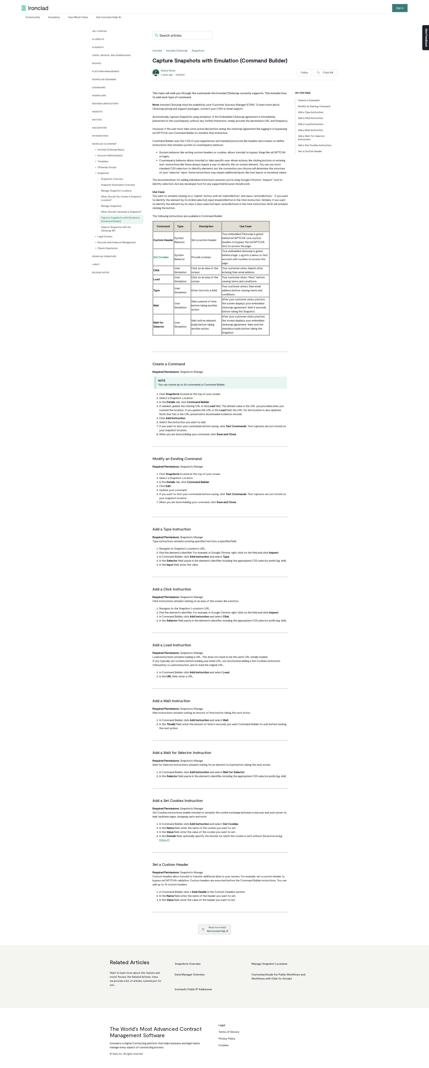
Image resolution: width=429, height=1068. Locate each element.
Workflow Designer (104, 79)
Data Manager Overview (190, 974)
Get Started (99, 31)
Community (32, 17)
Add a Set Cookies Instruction (314, 145)
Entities (97, 120)
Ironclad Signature (104, 256)
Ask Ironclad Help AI (108, 17)
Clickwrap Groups (107, 167)
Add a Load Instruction (310, 124)
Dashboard (99, 87)
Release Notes (100, 272)
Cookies (224, 1045)
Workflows (99, 95)
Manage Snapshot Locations (116, 190)
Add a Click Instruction (310, 118)
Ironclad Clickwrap (104, 144)
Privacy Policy (227, 1038)
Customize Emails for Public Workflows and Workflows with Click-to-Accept (278, 976)
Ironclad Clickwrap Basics (111, 149)
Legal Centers (105, 236)
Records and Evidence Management (117, 242)
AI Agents (98, 47)
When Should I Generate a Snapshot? (121, 211)
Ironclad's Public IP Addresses (193, 989)
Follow (304, 72)
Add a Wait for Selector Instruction (311, 138)
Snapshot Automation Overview (118, 184)
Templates (103, 161)
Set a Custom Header (310, 151)
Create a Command (308, 100)
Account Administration (110, 155)
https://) (164, 840)
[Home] (34, 8)
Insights (97, 112)
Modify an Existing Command (314, 106)
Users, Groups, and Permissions (111, 55)
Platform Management (106, 71)
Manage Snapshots (111, 206)
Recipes (96, 63)
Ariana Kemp (168, 70)
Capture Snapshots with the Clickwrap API (116, 229)
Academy (54, 17)
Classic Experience (108, 248)
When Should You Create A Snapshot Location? (121, 198)
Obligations (99, 128)
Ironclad (157, 50)
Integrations (100, 136)
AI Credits (98, 39)
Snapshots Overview (112, 179)
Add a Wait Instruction (310, 130)
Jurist (96, 264)
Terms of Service (229, 1032)
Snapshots (103, 173)
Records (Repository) (105, 103)
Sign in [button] (400, 8)
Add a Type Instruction (310, 112)
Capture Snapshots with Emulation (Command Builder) (120, 219)
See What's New (78, 17)
